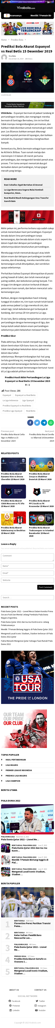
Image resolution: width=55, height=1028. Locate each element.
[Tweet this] (37, 423)
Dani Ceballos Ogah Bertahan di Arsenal (23, 185)
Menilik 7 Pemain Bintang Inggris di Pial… (30, 861)
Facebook (16, 1001)
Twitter (42, 1001)
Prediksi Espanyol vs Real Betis (17, 405)
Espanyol (7, 395)
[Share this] (30, 423)
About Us (14, 990)
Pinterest (16, 1005)
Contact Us (40, 990)
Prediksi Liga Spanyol (12, 410)
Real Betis (30, 410)
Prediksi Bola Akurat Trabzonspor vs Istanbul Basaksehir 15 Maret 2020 (41, 531)
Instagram (42, 1005)
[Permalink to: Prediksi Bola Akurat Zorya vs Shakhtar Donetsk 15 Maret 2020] (41, 465)
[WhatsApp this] (51, 423)
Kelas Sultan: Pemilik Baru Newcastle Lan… (27, 936)
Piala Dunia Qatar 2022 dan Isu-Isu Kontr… (29, 849)
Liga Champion (13, 781)
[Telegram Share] (44, 423)
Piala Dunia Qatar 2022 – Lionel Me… (20, 839)
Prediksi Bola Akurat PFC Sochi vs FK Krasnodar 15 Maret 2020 (41, 503)
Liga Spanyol (28, 400)
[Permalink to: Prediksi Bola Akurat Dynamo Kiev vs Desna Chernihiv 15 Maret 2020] (13, 465)
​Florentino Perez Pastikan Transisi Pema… (32, 925)
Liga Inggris (12, 765)
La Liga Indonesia (10, 400)
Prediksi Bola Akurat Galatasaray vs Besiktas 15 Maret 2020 (13, 530)
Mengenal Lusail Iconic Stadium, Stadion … (28, 873)
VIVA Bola (6, 112)
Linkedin (16, 1010)
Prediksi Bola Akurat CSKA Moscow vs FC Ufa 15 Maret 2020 (12, 503)
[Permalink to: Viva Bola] (4, 57)
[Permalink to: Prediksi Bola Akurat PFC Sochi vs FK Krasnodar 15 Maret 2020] (41, 492)
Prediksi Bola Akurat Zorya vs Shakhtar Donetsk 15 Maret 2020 (40, 476)
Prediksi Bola (20, 956)
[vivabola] (27, 7)
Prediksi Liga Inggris (16, 775)
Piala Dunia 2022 (8, 837)
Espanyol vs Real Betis (25, 395)
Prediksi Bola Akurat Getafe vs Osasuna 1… (30, 960)
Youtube (41, 1010)
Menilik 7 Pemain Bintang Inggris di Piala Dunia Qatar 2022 (27, 629)
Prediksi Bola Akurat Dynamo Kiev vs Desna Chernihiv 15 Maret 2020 (12, 476)
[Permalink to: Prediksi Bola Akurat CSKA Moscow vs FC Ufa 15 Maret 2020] (13, 492)
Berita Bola (17, 845)
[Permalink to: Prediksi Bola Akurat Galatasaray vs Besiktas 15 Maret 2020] (13, 518)
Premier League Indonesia (19, 770)
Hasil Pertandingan (16, 759)
